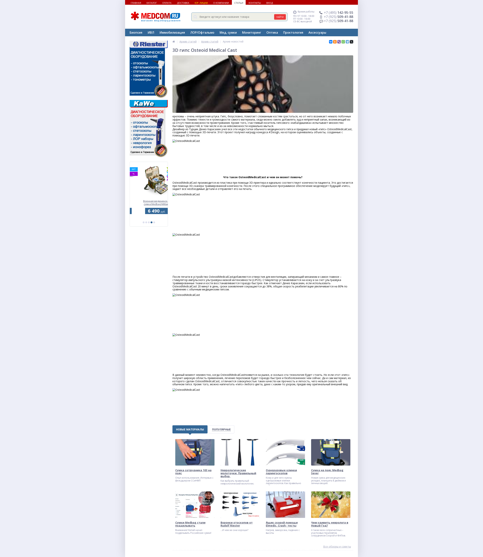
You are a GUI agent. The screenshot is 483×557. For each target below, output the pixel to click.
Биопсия (136, 32)
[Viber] (339, 41)
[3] (149, 222)
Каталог (152, 3)
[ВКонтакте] (330, 41)
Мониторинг (251, 32)
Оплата (167, 3)
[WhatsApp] (343, 41)
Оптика (272, 32)
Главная (136, 3)
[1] (144, 222)
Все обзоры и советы (337, 546)
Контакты (255, 3)
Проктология (293, 32)
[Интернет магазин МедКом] (173, 41)
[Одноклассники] (335, 41)
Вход (269, 3)
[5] (154, 222)
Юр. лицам (201, 3)
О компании (221, 3)
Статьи (238, 3)
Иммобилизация (172, 32)
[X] (351, 41)
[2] (146, 222)
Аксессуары (317, 32)
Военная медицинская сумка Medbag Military (148, 203)
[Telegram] (347, 41)
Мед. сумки (228, 32)
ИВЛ (151, 32)
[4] (151, 222)
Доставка (183, 3)
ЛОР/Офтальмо (202, 32)
